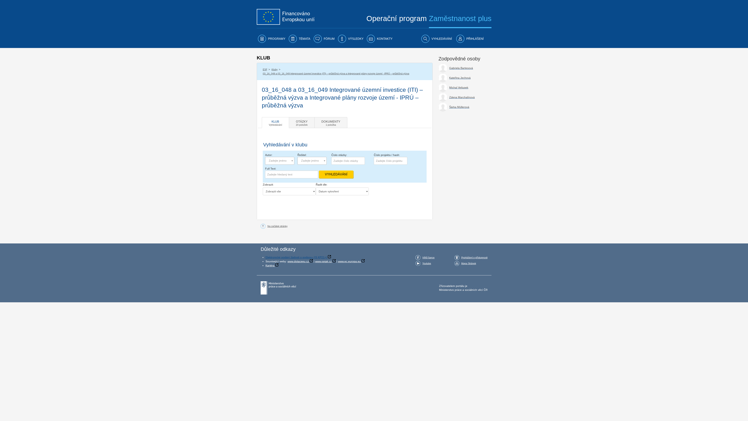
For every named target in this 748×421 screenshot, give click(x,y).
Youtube (426, 263)
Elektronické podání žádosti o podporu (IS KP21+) (296, 257)
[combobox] (279, 161)
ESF (265, 69)
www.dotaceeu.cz (298, 261)
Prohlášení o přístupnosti (474, 257)
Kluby (275, 69)
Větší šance (428, 257)
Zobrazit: (268, 184)
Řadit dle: (321, 184)
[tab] (275, 122)
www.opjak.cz (323, 261)
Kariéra (270, 265)
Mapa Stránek (468, 263)
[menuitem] (272, 39)
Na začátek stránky (277, 226)
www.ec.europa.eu (349, 261)
